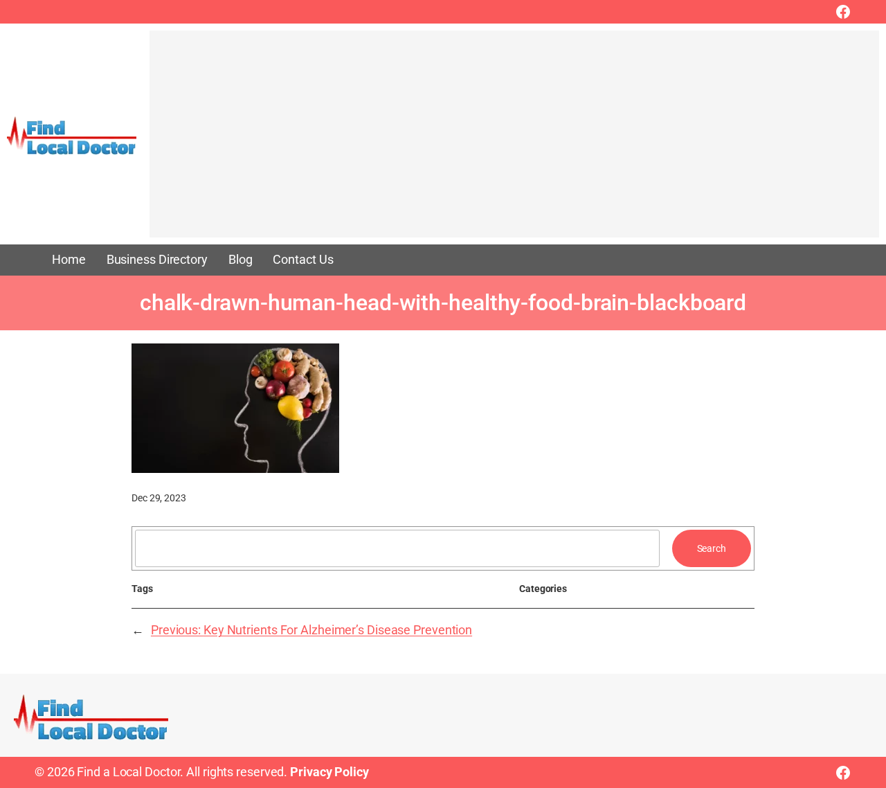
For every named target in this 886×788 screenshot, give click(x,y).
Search (711, 548)
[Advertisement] (514, 141)
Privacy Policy (329, 772)
